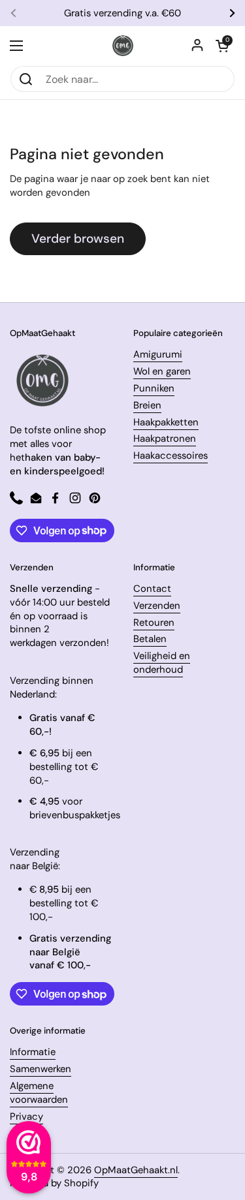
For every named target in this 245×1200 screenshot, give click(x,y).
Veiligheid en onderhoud (161, 662)
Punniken (153, 388)
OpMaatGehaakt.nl (136, 1170)
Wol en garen (162, 371)
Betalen (150, 638)
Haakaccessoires (170, 455)
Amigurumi (157, 354)
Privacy (26, 1116)
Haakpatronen (164, 438)
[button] (222, 46)
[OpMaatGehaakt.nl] (123, 46)
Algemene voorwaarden (39, 1092)
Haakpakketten (166, 422)
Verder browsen (77, 238)
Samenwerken (40, 1068)
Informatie (33, 1051)
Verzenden (156, 605)
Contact (152, 588)
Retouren (153, 622)
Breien (147, 405)
